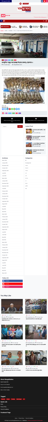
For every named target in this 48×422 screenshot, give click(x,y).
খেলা (26, 173)
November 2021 (5, 252)
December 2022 (5, 221)
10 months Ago (38, 153)
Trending (13, 399)
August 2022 (4, 229)
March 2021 (4, 273)
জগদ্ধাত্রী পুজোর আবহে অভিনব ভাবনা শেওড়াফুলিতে (18, 27)
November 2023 (5, 196)
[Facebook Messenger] (17, 109)
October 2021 (4, 255)
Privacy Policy (3, 406)
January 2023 (4, 219)
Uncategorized (28, 162)
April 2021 (4, 270)
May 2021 (4, 267)
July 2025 (4, 173)
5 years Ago (7, 64)
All (2, 60)
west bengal (19, 399)
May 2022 (4, 237)
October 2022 (4, 224)
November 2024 (5, 183)
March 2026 (4, 160)
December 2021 (5, 250)
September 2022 (5, 227)
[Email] (14, 109)
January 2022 (4, 247)
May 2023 (4, 209)
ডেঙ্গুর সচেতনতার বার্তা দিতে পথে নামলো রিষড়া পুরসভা (34, 318)
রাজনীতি (26, 186)
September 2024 (5, 186)
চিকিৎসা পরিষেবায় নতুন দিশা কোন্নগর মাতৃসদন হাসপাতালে (29, 27)
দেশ (12, 60)
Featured (3, 399)
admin (4, 317)
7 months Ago (37, 139)
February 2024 (5, 191)
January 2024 (4, 193)
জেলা (9, 60)
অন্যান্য (26, 165)
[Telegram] (19, 109)
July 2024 (4, 188)
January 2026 (4, 162)
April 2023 (4, 211)
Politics (8, 399)
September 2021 (5, 257)
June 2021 (4, 265)
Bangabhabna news (18, 64)
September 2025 (5, 170)
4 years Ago (16, 368)
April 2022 (4, 239)
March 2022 (4, 242)
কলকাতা (6, 60)
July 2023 (4, 206)
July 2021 (4, 262)
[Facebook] (3, 109)
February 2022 (5, 244)
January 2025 (4, 180)
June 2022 (4, 234)
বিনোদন (26, 183)
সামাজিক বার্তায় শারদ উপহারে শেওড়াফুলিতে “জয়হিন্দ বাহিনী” (39, 27)
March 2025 (4, 178)
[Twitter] (5, 109)
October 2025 (4, 168)
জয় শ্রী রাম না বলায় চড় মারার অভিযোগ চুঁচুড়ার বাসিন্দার (34, 370)
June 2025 (4, 175)
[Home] (1, 21)
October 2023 (4, 198)
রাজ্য (15, 60)
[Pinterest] (10, 109)
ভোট (24, 399)
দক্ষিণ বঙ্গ (26, 178)
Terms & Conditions (5, 409)
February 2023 (5, 216)
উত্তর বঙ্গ (26, 168)
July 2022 (4, 232)
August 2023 (4, 203)
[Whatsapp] (12, 109)
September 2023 (5, 201)
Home (2, 404)
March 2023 (4, 214)
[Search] (43, 21)
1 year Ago (16, 342)
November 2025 (5, 165)
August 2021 (4, 260)
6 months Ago (37, 132)
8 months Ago (37, 146)
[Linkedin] (7, 109)
